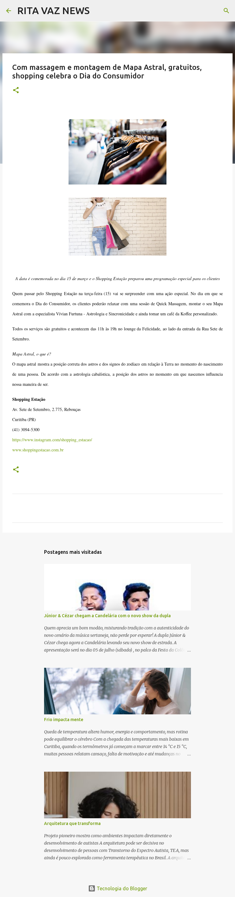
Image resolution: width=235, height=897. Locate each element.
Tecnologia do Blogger (121, 888)
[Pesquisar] (98, 10)
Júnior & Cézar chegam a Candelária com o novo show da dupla (107, 615)
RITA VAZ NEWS (53, 10)
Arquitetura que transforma (72, 823)
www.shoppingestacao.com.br (38, 450)
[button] (16, 90)
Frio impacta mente (63, 719)
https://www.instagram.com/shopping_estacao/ (52, 440)
